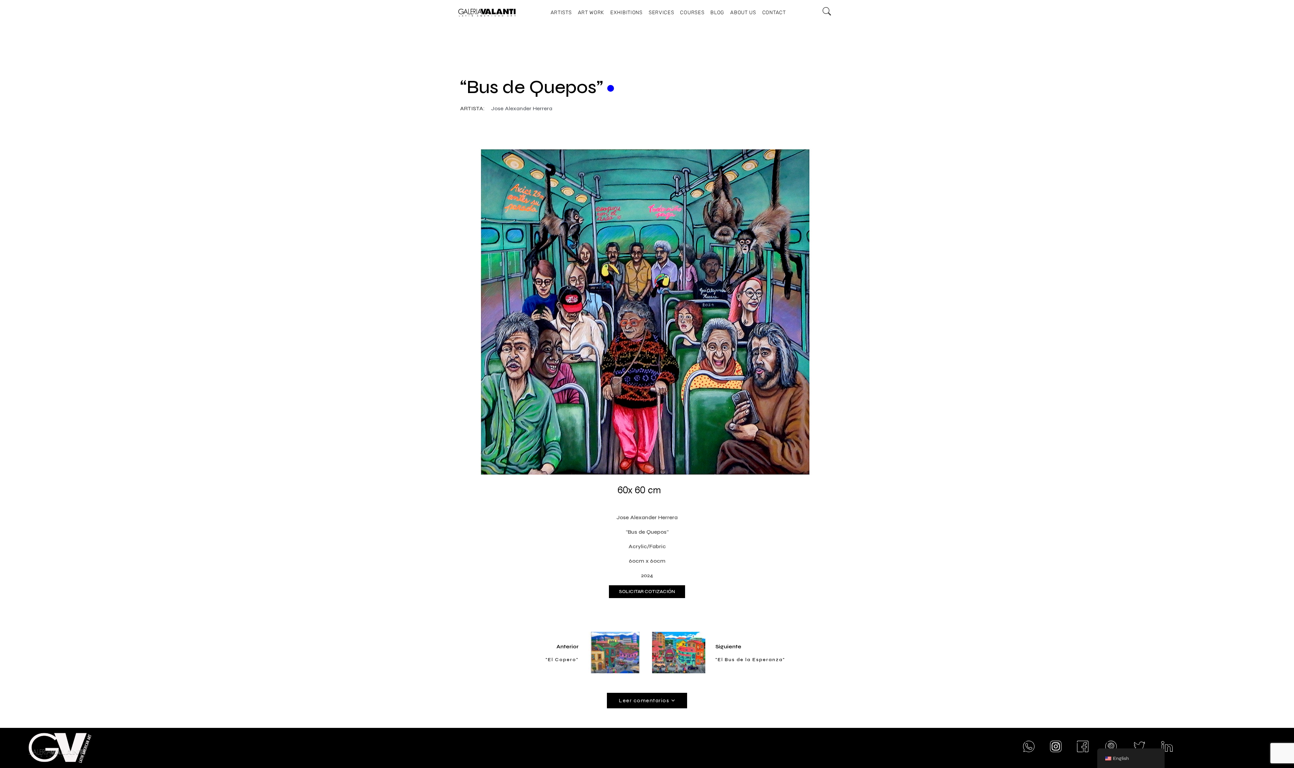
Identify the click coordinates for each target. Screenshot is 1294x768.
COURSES (692, 12)
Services (661, 12)
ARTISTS (561, 12)
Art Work (591, 12)
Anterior (567, 646)
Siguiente (728, 646)
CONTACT (774, 12)
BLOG (717, 12)
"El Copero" (562, 659)
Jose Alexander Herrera (521, 108)
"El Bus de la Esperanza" (750, 659)
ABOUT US (743, 12)
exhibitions (626, 12)
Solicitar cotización (647, 591)
